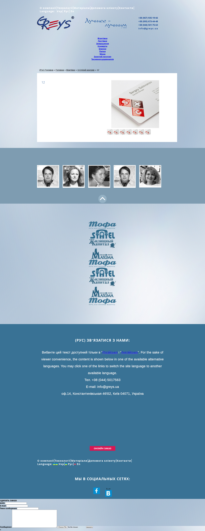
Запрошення (102, 43)
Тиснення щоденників (102, 59)
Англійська (129, 352)
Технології (65, 8)
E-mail (3, 505)
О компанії (48, 8)
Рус (66, 11)
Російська (110, 352)
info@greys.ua (148, 28)
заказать (89, 527)
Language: (48, 11)
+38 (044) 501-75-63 (148, 24)
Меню (102, 54)
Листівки (102, 41)
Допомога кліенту (104, 8)
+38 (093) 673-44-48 (148, 21)
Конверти (102, 46)
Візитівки (102, 38)
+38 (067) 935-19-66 (148, 17)
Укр (59, 11)
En (72, 11)
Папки (102, 51)
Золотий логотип (102, 56)
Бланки (102, 49)
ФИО (2, 503)
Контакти (126, 8)
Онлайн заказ (102, 448)
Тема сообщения (8, 508)
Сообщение (6, 527)
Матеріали (82, 8)
